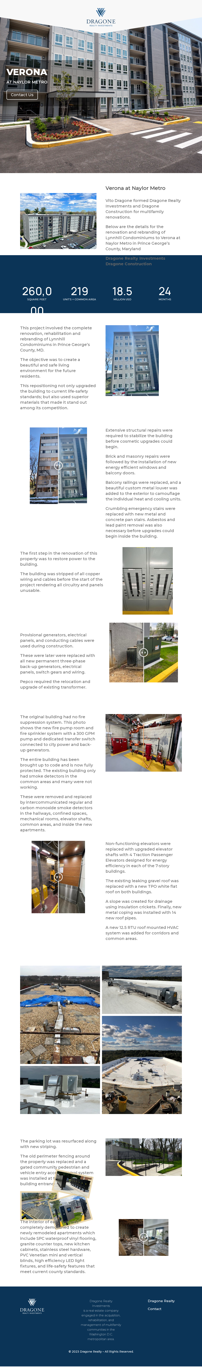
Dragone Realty (161, 1301)
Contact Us (22, 94)
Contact (154, 1309)
